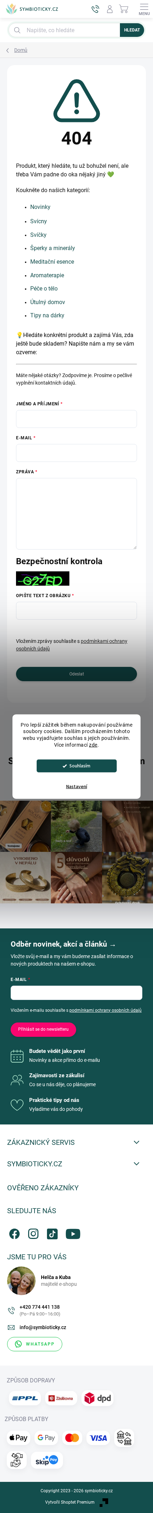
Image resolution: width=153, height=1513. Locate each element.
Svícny (38, 221)
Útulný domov (47, 302)
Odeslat (76, 674)
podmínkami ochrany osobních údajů (105, 1010)
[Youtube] (70, 1232)
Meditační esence (52, 261)
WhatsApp (40, 1344)
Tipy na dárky (47, 315)
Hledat (132, 30)
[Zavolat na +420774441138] (95, 9)
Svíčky (38, 234)
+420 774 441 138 (40, 1310)
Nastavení (76, 786)
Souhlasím (79, 765)
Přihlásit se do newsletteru (43, 1029)
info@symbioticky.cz (43, 1327)
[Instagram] (32, 1232)
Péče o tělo (44, 288)
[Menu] (144, 9)
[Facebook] (13, 1232)
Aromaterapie (47, 275)
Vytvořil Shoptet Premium (70, 1502)
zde (93, 745)
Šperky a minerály (52, 248)
